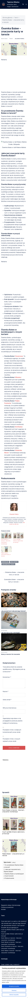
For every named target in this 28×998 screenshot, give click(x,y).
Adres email (7, 699)
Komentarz (7, 677)
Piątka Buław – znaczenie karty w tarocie (5, 554)
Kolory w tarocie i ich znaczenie (10, 654)
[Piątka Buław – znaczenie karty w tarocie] (6, 549)
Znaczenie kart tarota (8, 564)
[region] (14, 982)
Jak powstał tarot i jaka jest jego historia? (13, 611)
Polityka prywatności (7, 907)
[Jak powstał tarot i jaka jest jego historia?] (14, 600)
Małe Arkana (14, 561)
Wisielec (18, 377)
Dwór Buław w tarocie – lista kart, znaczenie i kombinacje (13, 811)
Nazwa (5, 691)
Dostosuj (14, 990)
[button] (23, 4)
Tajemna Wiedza (13, 2)
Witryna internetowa (9, 708)
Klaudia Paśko (19, 38)
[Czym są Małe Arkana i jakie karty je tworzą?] (18, 535)
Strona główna (7, 17)
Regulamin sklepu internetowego (10, 905)
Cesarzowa (19, 356)
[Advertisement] (14, 75)
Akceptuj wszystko (14, 986)
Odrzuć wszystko (14, 994)
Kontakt (3, 909)
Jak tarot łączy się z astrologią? (10, 632)
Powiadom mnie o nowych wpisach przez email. (11, 740)
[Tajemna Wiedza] (3, 4)
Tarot (16, 17)
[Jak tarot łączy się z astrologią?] (14, 620)
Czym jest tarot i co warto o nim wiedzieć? (14, 921)
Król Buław (18, 427)
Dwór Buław (5, 561)
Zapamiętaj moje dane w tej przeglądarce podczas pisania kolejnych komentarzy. (12, 721)
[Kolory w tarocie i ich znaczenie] (14, 642)
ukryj (13, 862)
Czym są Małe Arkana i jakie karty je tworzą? (18, 541)
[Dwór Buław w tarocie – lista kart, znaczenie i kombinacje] (6, 535)
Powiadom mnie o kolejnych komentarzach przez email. (12, 731)
